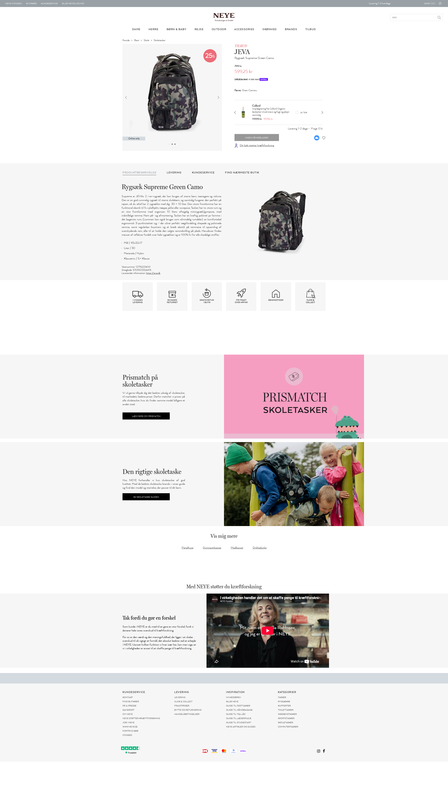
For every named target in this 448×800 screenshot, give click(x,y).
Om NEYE (127, 714)
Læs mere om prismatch (146, 416)
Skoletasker (160, 40)
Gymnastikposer (212, 547)
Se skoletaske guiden (146, 497)
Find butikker (130, 701)
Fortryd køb (130, 731)
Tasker (282, 697)
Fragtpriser (181, 705)
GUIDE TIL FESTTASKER (238, 705)
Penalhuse (187, 547)
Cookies (127, 735)
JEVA (242, 51)
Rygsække (284, 701)
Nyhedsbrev (233, 697)
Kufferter (284, 705)
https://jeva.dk (153, 273)
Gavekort (128, 710)
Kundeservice (49, 3)
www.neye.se (130, 726)
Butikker (31, 3)
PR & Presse (129, 705)
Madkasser (237, 547)
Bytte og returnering (187, 710)
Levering (179, 697)
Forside (126, 40)
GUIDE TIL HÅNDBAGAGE (239, 710)
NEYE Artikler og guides (240, 726)
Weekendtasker (287, 714)
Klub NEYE (232, 701)
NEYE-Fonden (13, 3)
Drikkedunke (260, 547)
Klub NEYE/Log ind (73, 3)
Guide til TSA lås (235, 714)
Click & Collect (183, 701)
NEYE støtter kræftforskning (141, 718)
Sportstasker (286, 718)
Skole (147, 40)
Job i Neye (128, 722)
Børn (137, 40)
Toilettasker (285, 710)
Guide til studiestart (238, 722)
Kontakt (127, 697)
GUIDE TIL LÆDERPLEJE (238, 718)
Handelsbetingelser (187, 714)
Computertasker (288, 726)
